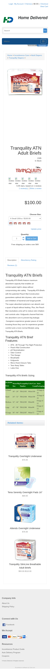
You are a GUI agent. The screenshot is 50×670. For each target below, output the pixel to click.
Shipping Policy (8, 606)
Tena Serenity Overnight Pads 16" (25, 492)
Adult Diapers (36, 55)
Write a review (35, 188)
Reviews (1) (12, 265)
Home (9, 55)
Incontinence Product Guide (13, 649)
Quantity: (25, 234)
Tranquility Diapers (16, 58)
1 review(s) (23, 188)
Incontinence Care (21, 55)
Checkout (44, 4)
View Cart (44, 6)
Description (12, 260)
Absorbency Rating (28, 260)
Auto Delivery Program (11, 652)
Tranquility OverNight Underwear (25, 456)
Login (11, 4)
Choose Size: (35, 214)
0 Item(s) (28, 4)
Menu (7, 41)
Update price (36, 229)
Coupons (5, 656)
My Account (19, 4)
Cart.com (32, 667)
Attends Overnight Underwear (25, 528)
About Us (5, 603)
